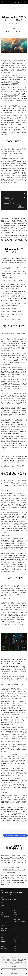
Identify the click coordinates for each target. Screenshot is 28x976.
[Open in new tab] (8, 916)
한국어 (11, 894)
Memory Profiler (10, 772)
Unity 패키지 (15, 82)
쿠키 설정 (14, 966)
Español (2, 894)
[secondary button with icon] (25, 2)
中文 (23, 892)
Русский (7, 894)
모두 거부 (14, 969)
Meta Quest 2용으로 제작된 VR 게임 (12, 872)
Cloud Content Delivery (12, 95)
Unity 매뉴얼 (4, 131)
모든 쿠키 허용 (14, 973)
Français (14, 892)
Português (19, 892)
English (2, 892)
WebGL (8, 561)
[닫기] (27, 954)
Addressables (17, 877)
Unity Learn (19, 129)
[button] (14, 8)
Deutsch (6, 892)
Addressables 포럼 (6, 132)
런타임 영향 (6, 678)
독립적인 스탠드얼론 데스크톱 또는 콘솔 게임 (14, 870)
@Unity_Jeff (15, 879)
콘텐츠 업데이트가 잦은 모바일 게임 (11, 867)
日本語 (10, 892)
